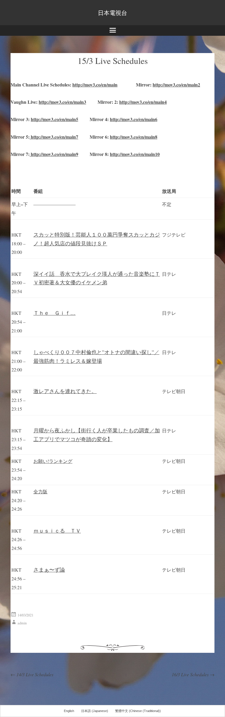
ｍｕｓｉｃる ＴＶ (57, 530)
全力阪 (40, 491)
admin (22, 623)
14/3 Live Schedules (32, 674)
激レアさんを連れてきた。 (65, 391)
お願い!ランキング (52, 461)
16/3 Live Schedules (193, 674)
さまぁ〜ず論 (49, 569)
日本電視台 (112, 13)
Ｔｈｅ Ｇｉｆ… (54, 312)
